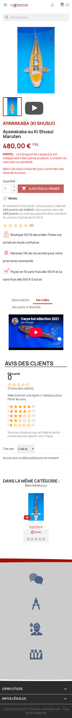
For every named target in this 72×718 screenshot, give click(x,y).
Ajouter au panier (41, 188)
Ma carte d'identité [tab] (26, 307)
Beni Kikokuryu (36, 485)
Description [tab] (20, 300)
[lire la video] (34, 107)
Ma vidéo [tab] (42, 300)
